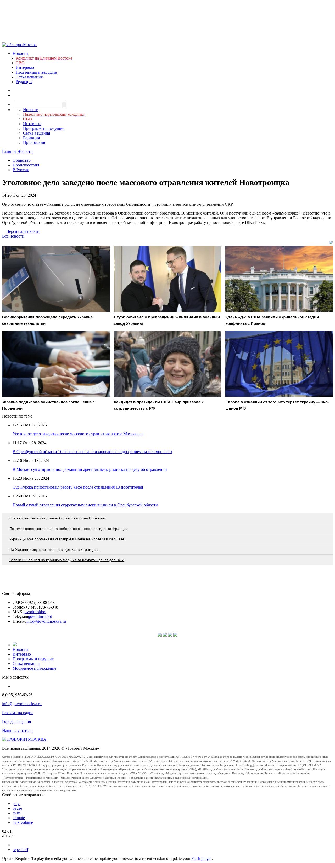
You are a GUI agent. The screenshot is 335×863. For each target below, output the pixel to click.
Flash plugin (201, 858)
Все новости (13, 236)
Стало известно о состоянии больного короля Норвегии (57, 518)
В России (21, 169)
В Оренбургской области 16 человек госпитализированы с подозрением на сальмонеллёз (92, 451)
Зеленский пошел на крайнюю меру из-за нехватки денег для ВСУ (66, 560)
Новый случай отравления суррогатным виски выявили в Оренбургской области (85, 505)
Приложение (34, 142)
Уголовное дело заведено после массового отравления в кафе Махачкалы (78, 434)
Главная (9, 151)
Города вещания (16, 721)
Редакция (24, 81)
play (16, 803)
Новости (20, 53)
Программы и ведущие (36, 72)
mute (17, 813)
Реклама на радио (18, 712)
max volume (23, 822)
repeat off (20, 849)
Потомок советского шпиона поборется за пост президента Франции (68, 528)
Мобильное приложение (34, 668)
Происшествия (26, 165)
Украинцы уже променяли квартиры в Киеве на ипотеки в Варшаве (66, 539)
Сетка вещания (29, 77)
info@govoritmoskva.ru (46, 621)
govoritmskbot (34, 612)
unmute (19, 817)
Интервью (25, 67)
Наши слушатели (17, 730)
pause (17, 808)
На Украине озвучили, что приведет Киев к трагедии (54, 549)
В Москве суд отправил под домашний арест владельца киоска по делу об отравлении (90, 469)
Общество (22, 160)
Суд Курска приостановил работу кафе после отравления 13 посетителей (78, 487)
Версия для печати (23, 231)
